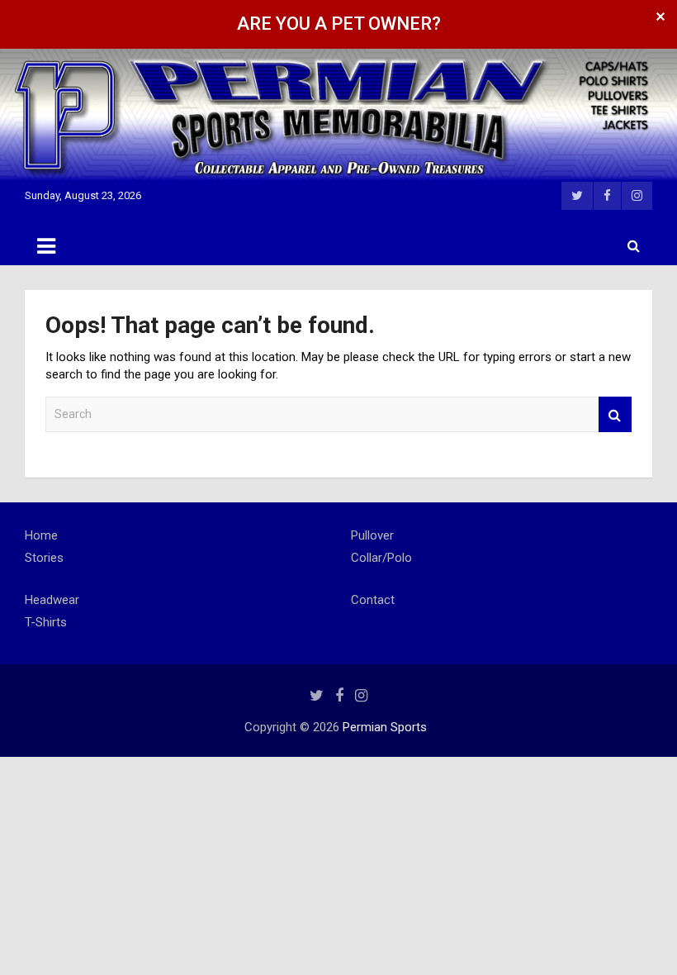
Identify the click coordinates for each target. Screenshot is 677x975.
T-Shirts (46, 622)
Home (41, 535)
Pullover (372, 535)
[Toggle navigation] (46, 246)
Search (615, 414)
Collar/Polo (381, 557)
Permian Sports (385, 727)
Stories (44, 557)
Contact (373, 599)
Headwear (52, 599)
